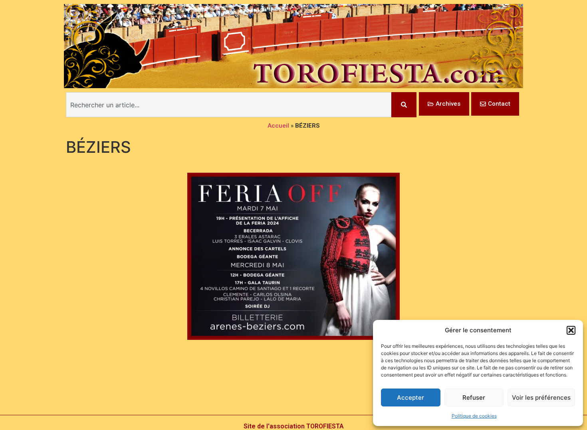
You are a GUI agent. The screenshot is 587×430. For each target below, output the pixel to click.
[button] (571, 330)
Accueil (278, 125)
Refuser (473, 397)
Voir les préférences (541, 397)
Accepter (410, 397)
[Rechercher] (403, 104)
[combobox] (228, 104)
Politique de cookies (474, 416)
